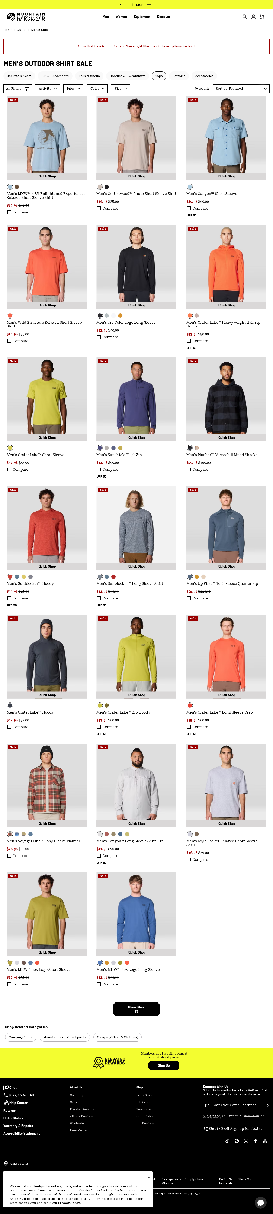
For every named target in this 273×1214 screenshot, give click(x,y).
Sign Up (164, 1066)
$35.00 (113, 202)
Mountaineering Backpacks (64, 1037)
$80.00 (113, 720)
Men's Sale (39, 29)
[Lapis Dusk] (136, 399)
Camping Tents (21, 1037)
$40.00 (113, 330)
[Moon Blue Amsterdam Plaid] (17, 834)
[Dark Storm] (47, 657)
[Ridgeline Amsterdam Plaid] (47, 785)
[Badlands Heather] (203, 577)
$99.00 (113, 463)
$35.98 (192, 202)
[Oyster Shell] (136, 138)
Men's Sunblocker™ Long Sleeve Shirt (129, 584)
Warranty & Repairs (18, 1126)
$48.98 (12, 849)
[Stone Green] (113, 834)
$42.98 (12, 720)
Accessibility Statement (21, 1133)
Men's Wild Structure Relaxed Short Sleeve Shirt (44, 324)
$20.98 (12, 977)
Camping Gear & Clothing (117, 1037)
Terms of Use (251, 1115)
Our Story (76, 1095)
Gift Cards (143, 1102)
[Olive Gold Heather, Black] (197, 577)
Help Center (18, 1103)
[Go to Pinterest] (236, 1143)
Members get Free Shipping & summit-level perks (164, 1055)
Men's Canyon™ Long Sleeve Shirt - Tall (131, 841)
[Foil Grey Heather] (30, 577)
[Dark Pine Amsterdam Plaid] (24, 834)
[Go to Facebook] (255, 1143)
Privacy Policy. (69, 1202)
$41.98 (102, 591)
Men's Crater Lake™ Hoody (30, 712)
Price (71, 88)
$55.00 (23, 463)
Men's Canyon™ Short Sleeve (211, 194)
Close (146, 1177)
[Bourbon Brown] (107, 834)
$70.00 (113, 591)
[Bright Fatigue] (120, 448)
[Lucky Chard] (47, 399)
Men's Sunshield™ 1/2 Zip (119, 455)
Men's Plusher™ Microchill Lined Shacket (222, 455)
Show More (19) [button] (136, 1009)
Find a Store (144, 1095)
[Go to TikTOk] (227, 1143)
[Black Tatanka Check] (226, 399)
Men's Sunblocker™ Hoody (30, 584)
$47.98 (102, 720)
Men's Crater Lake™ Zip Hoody (123, 712)
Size (118, 88)
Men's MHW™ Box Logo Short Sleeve (39, 970)
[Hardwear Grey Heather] (226, 785)
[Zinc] (120, 834)
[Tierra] (17, 187)
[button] (241, 88)
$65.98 (192, 591)
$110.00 (204, 591)
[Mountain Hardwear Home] (26, 17)
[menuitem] (105, 16)
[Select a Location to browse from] (6, 1163)
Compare (20, 212)
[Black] (107, 187)
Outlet (22, 29)
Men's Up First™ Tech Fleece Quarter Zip (222, 584)
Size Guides (144, 1109)
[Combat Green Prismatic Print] (107, 705)
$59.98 (192, 463)
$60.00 (203, 202)
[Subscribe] (267, 1105)
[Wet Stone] (107, 316)
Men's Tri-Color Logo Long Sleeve (126, 322)
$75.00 (23, 591)
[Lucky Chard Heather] (24, 577)
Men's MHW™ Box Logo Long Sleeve (128, 970)
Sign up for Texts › (233, 1129)
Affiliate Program (81, 1116)
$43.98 (102, 463)
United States (19, 1163)
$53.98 (192, 334)
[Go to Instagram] (246, 1143)
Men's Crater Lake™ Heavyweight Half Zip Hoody (223, 324)
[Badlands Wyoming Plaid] (197, 448)
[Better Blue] (136, 914)
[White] (113, 316)
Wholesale (77, 1123)
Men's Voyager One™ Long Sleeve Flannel (43, 841)
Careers (75, 1102)
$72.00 (23, 720)
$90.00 (203, 334)
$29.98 (12, 205)
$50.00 (23, 205)
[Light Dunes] (136, 785)
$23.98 (102, 330)
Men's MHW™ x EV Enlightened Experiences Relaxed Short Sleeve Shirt (46, 196)
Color (94, 88)
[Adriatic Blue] (30, 963)
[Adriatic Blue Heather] (17, 577)
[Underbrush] (120, 316)
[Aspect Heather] (47, 528)
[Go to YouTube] (265, 1143)
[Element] (47, 138)
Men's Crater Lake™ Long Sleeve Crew (220, 712)
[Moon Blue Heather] (226, 528)
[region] (78, 1189)
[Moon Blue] (113, 448)
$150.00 (204, 463)
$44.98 (12, 591)
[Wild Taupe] (197, 316)
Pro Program (145, 1123)
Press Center (78, 1130)
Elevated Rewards (82, 1109)
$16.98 (102, 202)
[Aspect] (47, 267)
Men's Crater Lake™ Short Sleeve (35, 455)
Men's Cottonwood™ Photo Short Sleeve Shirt (136, 194)
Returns (9, 1110)
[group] (163, 1055)
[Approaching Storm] (107, 448)
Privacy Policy (212, 1118)
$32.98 (12, 463)
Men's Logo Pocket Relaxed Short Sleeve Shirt (221, 843)
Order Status (13, 1118)
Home (7, 29)
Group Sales (144, 1116)
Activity (45, 88)
